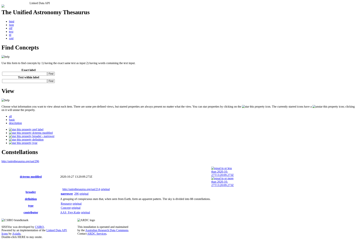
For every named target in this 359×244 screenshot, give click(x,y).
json (11, 24)
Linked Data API (56, 230)
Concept (66, 207)
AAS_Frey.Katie (70, 212)
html (11, 21)
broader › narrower (43, 136)
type (34, 142)
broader (31, 192)
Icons (4, 233)
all (10, 116)
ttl (10, 35)
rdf (10, 28)
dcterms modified (42, 132)
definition (38, 139)
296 (76, 193)
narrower (67, 193)
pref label (37, 129)
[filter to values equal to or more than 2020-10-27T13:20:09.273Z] (222, 185)
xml (11, 38)
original (105, 189)
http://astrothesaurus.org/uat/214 (81, 189)
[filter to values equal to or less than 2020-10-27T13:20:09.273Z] (222, 175)
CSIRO (39, 226)
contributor (31, 212)
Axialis (16, 233)
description (15, 123)
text (11, 31)
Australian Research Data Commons (106, 230)
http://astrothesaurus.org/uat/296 (20, 161)
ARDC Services (96, 233)
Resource (66, 203)
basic (12, 119)
